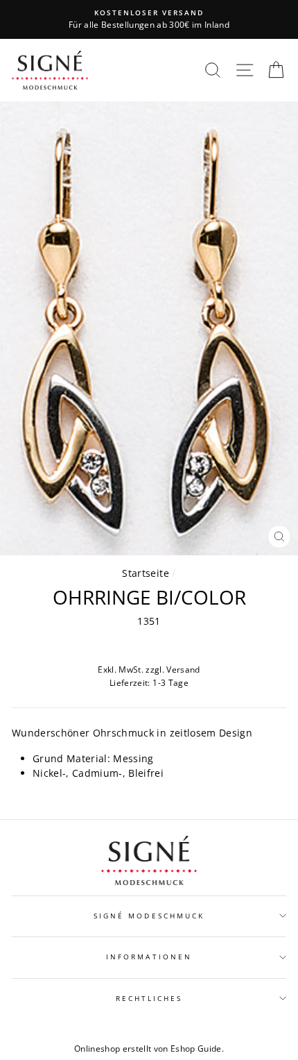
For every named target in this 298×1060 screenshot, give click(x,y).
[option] (149, 19)
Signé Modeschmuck (149, 915)
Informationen (149, 956)
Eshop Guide (196, 1048)
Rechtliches (149, 998)
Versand (183, 669)
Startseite (145, 573)
